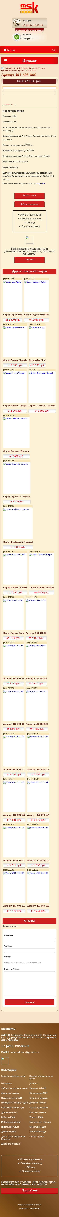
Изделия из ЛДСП (10, 1127)
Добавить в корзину (30, 204)
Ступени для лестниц (40, 1122)
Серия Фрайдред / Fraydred (18, 542)
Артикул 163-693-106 (38, 860)
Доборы (33, 1083)
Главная (14, 68)
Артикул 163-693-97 (13, 678)
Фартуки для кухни (38, 1107)
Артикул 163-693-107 (14, 906)
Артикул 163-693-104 (38, 815)
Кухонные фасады (9, 70)
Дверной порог (8, 1131)
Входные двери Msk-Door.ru (29, 1205)
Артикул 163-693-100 (37, 724)
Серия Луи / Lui (37, 360)
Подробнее (29, 260)
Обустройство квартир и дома (32, 68)
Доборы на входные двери (14, 1088)
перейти (41, 184)
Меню (11, 50)
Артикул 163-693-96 (36, 633)
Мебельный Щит (37, 1127)
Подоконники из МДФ (11, 1098)
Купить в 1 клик (29, 195)
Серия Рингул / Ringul (15, 406)
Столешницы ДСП (38, 1093)
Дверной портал (9, 1112)
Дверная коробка (37, 1102)
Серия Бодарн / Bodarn (36, 315)
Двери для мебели (10, 1144)
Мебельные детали (10, 1122)
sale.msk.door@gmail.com (25, 1052)
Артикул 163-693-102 (38, 769)
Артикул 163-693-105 (14, 860)
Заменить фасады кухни (13, 1076)
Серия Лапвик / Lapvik (15, 360)
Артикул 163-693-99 (13, 724)
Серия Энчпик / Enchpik (41, 587)
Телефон (8, 946)
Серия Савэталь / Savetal (42, 406)
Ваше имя (8, 935)
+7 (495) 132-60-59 (33, 25)
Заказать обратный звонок (30, 29)
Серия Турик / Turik (13, 633)
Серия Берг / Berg (12, 315)
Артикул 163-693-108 (38, 906)
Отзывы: (8, 104)
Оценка (7, 957)
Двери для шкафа (10, 1093)
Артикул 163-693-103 (14, 815)
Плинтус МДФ (36, 1117)
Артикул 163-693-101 (14, 769)
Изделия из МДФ (37, 1088)
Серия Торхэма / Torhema (16, 497)
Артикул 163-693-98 (36, 678)
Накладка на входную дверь (15, 1102)
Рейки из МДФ (8, 1117)
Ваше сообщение (12, 969)
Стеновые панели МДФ (12, 1107)
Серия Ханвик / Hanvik (15, 587)
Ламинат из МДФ (37, 1131)
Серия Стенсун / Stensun (16, 451)
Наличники (6, 1083)
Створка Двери (36, 1136)
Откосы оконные (37, 1112)
